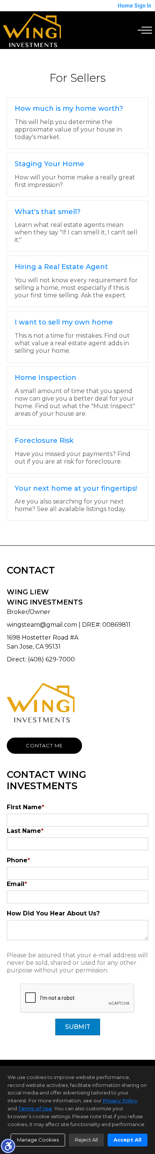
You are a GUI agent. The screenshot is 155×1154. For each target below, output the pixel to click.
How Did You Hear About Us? (53, 913)
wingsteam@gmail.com (42, 624)
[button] (8, 1145)
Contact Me (44, 745)
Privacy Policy (120, 1100)
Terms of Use (35, 1108)
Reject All (86, 1140)
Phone (18, 860)
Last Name (25, 830)
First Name (25, 807)
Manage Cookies (38, 1140)
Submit (77, 1026)
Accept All (127, 1140)
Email (17, 884)
